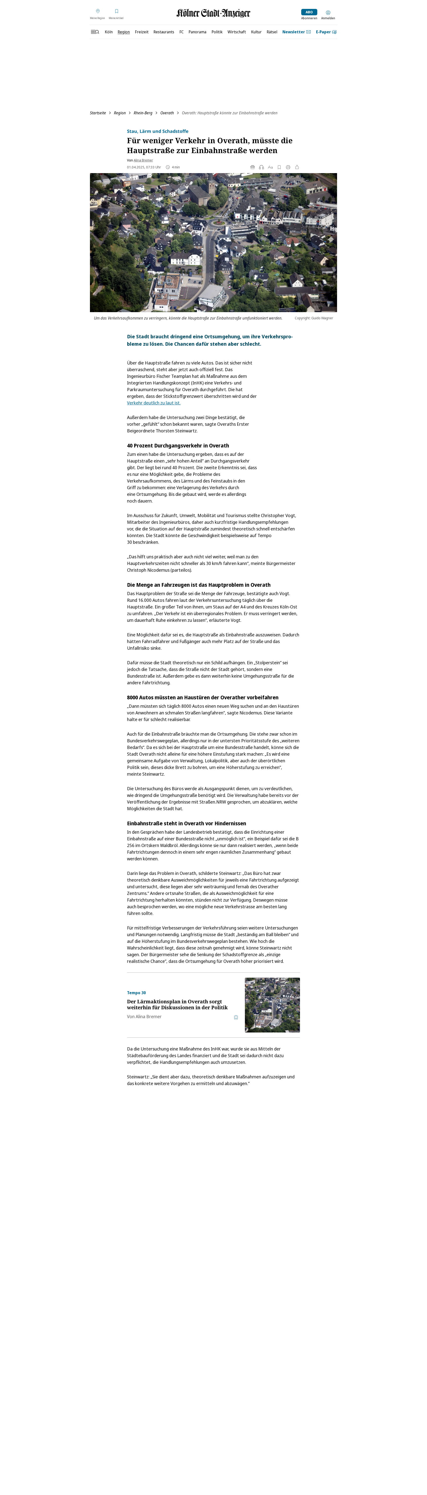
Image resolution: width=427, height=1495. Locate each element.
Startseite (98, 113)
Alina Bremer (143, 160)
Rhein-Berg (143, 113)
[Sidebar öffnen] (95, 32)
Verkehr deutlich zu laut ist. (154, 403)
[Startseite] (213, 13)
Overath (167, 113)
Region (120, 113)
